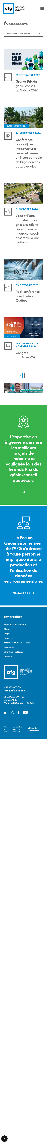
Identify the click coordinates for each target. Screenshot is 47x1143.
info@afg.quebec (14, 690)
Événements (9, 647)
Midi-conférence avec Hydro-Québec (28, 296)
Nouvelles (8, 638)
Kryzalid (16, 731)
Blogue (7, 628)
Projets (7, 633)
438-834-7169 (12, 687)
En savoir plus (21, 593)
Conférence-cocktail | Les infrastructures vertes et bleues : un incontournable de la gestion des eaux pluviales (29, 152)
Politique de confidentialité (33, 729)
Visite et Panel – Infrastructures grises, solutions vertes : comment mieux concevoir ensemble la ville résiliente (28, 228)
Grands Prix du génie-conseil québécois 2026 (27, 85)
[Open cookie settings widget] (4, 1138)
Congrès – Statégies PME (26, 354)
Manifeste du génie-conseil (17, 642)
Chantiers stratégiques (14, 651)
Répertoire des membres (15, 624)
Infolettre (8, 656)
